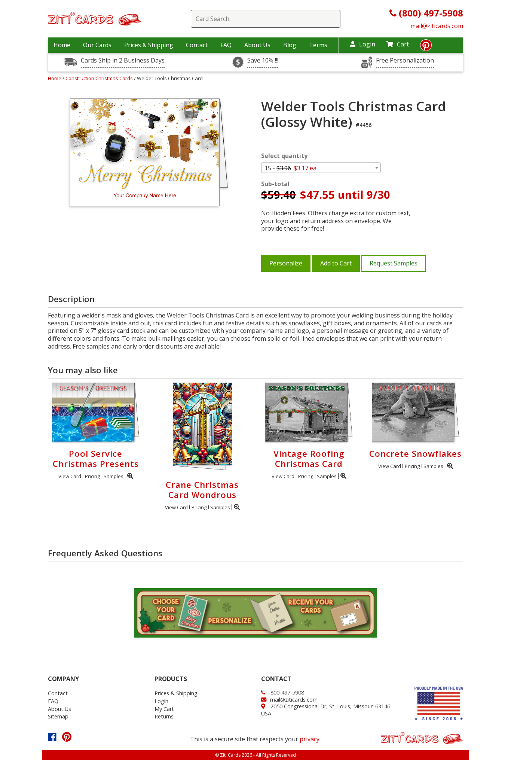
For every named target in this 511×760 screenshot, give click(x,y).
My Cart (164, 708)
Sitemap (58, 716)
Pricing (92, 476)
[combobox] (321, 167)
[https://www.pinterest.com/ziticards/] (426, 47)
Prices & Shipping (148, 45)
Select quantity (284, 155)
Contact (197, 45)
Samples (113, 476)
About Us (257, 45)
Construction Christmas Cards (99, 78)
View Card (69, 476)
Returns (164, 716)
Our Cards (97, 45)
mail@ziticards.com (436, 26)
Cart (403, 44)
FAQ (226, 45)
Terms (318, 45)
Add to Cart (336, 263)
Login (367, 44)
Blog (289, 45)
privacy (309, 739)
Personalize (285, 263)
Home (61, 45)
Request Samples (393, 263)
